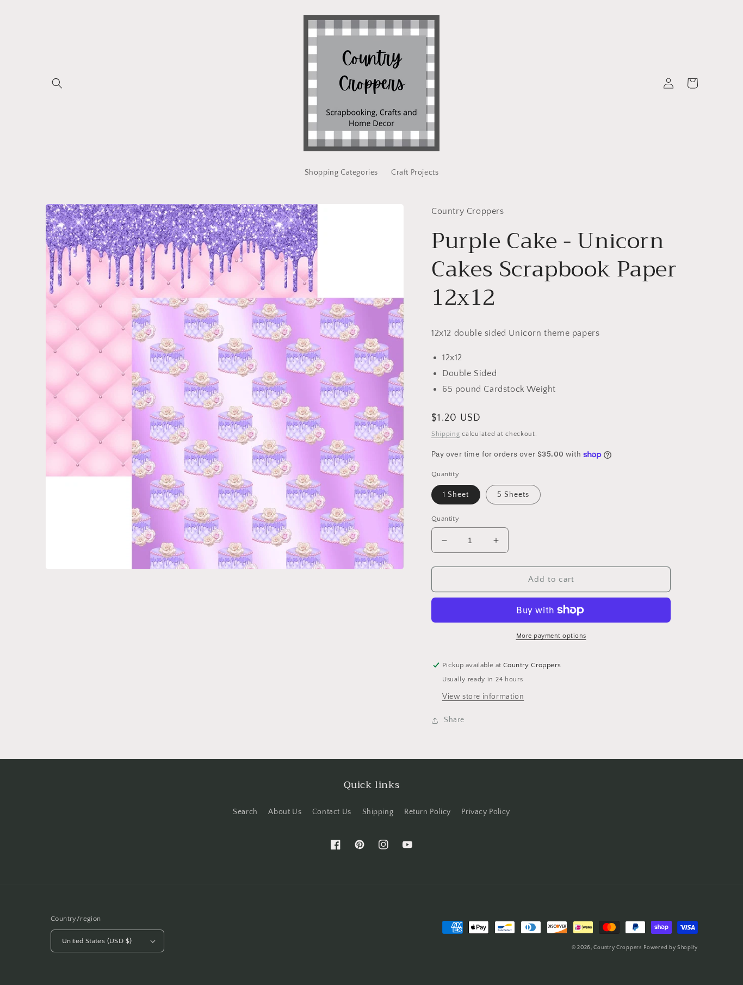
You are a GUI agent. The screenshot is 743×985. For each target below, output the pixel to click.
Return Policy (427, 812)
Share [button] (454, 720)
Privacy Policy (485, 812)
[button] (57, 83)
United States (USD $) (97, 941)
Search (245, 812)
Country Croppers (617, 948)
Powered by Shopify (670, 948)
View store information (483, 696)
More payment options (551, 635)
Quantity (445, 518)
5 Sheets (513, 494)
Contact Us (331, 812)
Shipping (445, 434)
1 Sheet (456, 494)
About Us (284, 812)
